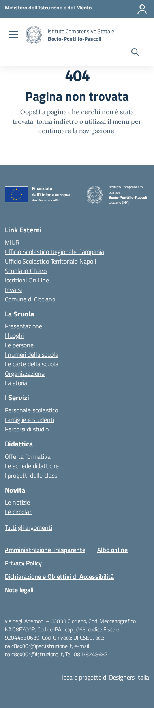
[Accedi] (142, 9)
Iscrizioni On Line (27, 280)
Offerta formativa (28, 456)
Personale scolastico (31, 410)
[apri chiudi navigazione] (13, 35)
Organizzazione (25, 373)
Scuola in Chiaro (26, 270)
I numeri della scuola (31, 354)
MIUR (12, 242)
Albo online (112, 549)
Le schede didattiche (32, 466)
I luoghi (14, 335)
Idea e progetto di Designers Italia (105, 677)
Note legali (19, 590)
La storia (16, 383)
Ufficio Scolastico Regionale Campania (54, 251)
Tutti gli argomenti (28, 527)
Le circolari (18, 511)
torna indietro (57, 121)
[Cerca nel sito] (135, 53)
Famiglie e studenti (29, 419)
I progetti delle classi (31, 475)
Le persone (19, 345)
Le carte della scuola (31, 364)
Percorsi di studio (27, 429)
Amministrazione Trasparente (45, 549)
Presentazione (23, 326)
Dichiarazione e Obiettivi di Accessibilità (59, 576)
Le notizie (17, 502)
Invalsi (13, 289)
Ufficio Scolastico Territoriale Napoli (50, 261)
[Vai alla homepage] (34, 35)
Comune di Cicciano (30, 299)
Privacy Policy (23, 563)
